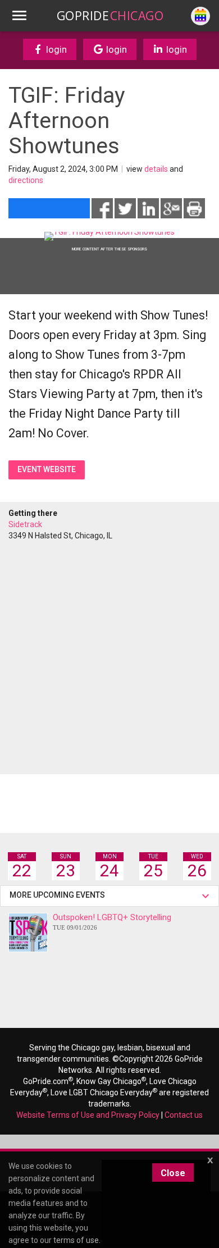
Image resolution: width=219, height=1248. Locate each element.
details (156, 168)
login (55, 49)
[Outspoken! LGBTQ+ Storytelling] (28, 932)
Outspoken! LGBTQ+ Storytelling (112, 921)
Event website (46, 469)
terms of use (76, 1240)
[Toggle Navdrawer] (19, 16)
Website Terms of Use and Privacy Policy (87, 1114)
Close (173, 1173)
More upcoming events (59, 894)
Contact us (184, 1114)
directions (25, 180)
